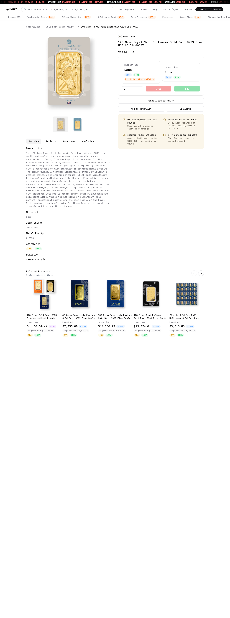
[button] (67, 9)
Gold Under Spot (110, 17)
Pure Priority (142, 17)
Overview (33, 141)
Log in (188, 9)
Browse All (14, 17)
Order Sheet (190, 17)
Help (155, 9)
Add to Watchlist (141, 109)
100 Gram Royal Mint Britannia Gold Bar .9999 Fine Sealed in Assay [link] (111, 26)
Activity (51, 141)
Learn (143, 9)
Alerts (187, 109)
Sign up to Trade (207, 9)
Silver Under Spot (76, 17)
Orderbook (69, 141)
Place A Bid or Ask (159, 100)
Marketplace (127, 9)
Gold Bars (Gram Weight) (61, 26)
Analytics (88, 141)
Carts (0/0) (171, 9)
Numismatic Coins (40, 17)
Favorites (167, 17)
